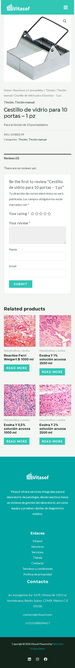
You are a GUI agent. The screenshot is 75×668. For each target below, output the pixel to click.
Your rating (19, 214)
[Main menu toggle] (65, 7)
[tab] (37, 158)
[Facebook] (45, 659)
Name (13, 249)
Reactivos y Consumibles (28, 90)
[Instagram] (37, 659)
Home (7, 90)
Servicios (37, 552)
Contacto (37, 563)
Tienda (37, 557)
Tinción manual (25, 102)
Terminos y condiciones (37, 568)
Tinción (50, 90)
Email (12, 266)
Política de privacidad (37, 574)
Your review (19, 223)
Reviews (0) (11, 158)
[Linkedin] (29, 659)
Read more (16, 368)
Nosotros (37, 546)
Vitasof (37, 541)
